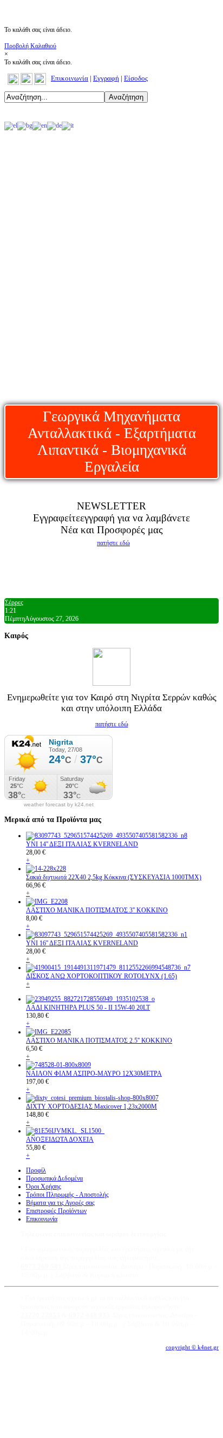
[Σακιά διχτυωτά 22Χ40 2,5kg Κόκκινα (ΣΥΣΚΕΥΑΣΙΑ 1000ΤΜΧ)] (46, 868)
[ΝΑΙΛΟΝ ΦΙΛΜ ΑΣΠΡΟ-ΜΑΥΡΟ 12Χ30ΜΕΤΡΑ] (58, 1065)
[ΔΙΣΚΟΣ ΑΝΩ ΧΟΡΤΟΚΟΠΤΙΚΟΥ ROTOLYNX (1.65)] (108, 967)
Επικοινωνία (69, 78)
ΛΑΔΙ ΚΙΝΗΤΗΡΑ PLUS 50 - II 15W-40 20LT (88, 1007)
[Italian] (68, 125)
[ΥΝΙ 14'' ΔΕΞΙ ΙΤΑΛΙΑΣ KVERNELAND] (106, 835)
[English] (39, 125)
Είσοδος (136, 78)
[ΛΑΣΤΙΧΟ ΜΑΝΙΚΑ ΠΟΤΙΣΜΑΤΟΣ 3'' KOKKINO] (47, 901)
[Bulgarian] (24, 125)
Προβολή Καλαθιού (30, 46)
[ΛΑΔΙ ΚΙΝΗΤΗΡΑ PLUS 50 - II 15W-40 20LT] (90, 999)
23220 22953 (40, 1315)
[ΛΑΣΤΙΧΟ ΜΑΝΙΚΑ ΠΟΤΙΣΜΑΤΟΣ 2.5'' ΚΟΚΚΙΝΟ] (48, 1032)
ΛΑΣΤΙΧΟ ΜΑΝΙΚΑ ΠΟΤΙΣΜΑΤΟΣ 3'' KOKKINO (97, 910)
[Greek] (10, 125)
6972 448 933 (88, 1315)
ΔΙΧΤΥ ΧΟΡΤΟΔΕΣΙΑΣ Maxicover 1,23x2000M (91, 1106)
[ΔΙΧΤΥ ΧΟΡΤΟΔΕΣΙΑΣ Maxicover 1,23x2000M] (92, 1098)
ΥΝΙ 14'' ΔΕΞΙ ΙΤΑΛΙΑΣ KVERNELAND (82, 844)
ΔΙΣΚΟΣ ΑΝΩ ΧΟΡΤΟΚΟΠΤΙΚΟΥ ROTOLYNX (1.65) (101, 976)
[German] (54, 125)
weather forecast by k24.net (59, 804)
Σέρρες (14, 602)
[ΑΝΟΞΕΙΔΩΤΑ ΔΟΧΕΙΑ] (65, 1131)
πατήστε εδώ (113, 543)
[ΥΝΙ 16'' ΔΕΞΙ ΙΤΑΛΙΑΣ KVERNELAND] (106, 934)
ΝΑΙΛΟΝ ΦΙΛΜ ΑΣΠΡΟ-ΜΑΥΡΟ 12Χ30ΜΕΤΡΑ (94, 1073)
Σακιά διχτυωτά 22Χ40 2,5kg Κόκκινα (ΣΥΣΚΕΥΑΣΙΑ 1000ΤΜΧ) (113, 877)
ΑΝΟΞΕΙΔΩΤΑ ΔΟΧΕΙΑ (60, 1139)
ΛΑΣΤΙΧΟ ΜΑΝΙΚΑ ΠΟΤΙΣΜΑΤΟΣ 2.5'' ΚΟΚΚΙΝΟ (99, 1040)
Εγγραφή (106, 78)
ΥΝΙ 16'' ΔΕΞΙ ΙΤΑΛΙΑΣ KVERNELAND (82, 943)
